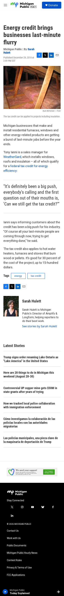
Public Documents (16, 545)
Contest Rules (14, 560)
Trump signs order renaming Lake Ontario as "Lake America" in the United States (30, 359)
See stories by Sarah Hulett (39, 326)
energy (18, 276)
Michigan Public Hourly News (22, 553)
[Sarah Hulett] (11, 306)
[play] (5, 591)
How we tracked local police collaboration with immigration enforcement (29, 405)
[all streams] (59, 591)
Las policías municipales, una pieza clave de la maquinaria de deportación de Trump (30, 440)
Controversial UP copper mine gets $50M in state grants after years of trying (30, 390)
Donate (53, 5)
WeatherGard (12, 157)
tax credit (36, 276)
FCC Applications (16, 575)
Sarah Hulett (31, 301)
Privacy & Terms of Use (19, 567)
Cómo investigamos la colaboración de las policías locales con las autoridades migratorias (29, 422)
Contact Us (13, 531)
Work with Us (14, 538)
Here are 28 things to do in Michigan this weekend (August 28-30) (28, 374)
